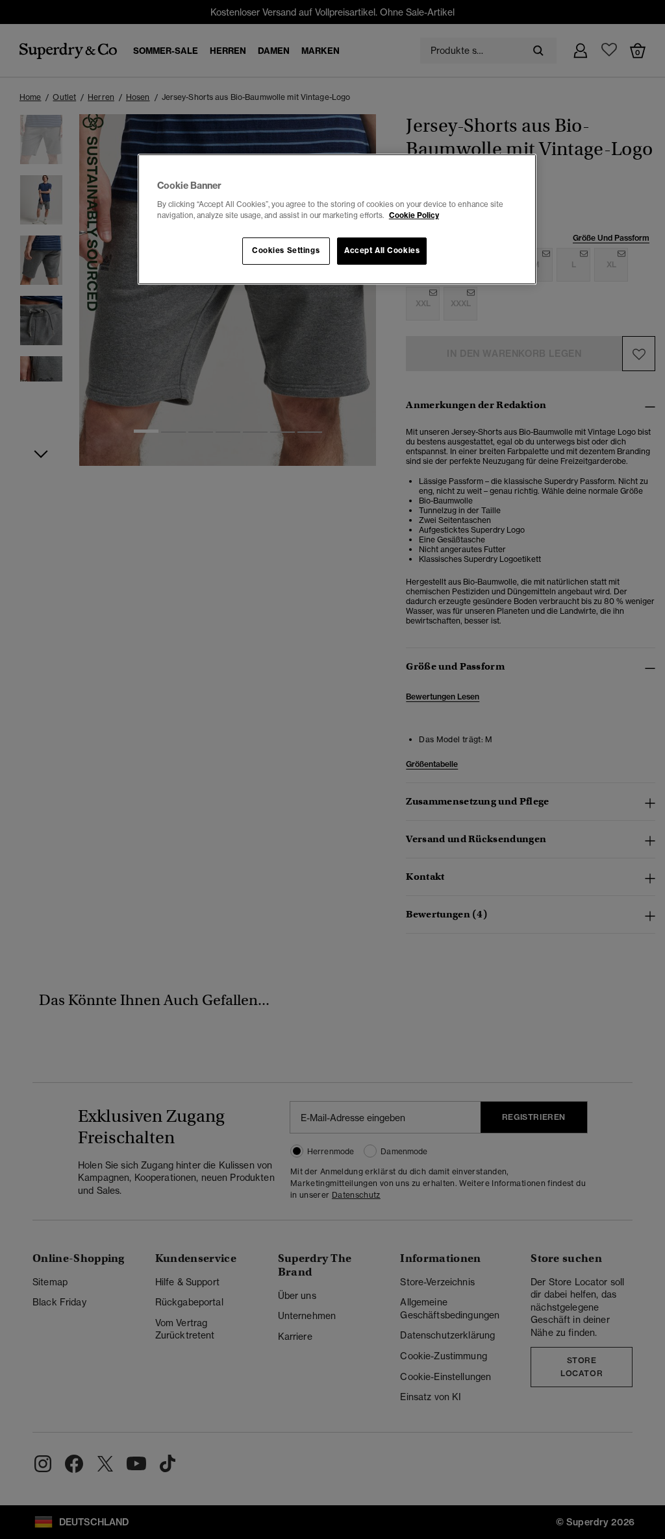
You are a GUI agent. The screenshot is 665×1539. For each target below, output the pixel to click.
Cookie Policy (414, 215)
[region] (337, 219)
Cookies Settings (286, 250)
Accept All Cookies (382, 250)
